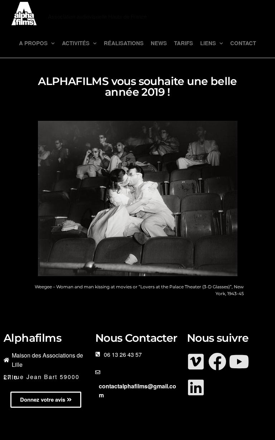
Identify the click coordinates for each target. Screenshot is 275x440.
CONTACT (243, 43)
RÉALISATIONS (124, 43)
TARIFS (183, 43)
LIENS (208, 43)
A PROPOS (33, 43)
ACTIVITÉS (76, 43)
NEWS (159, 43)
